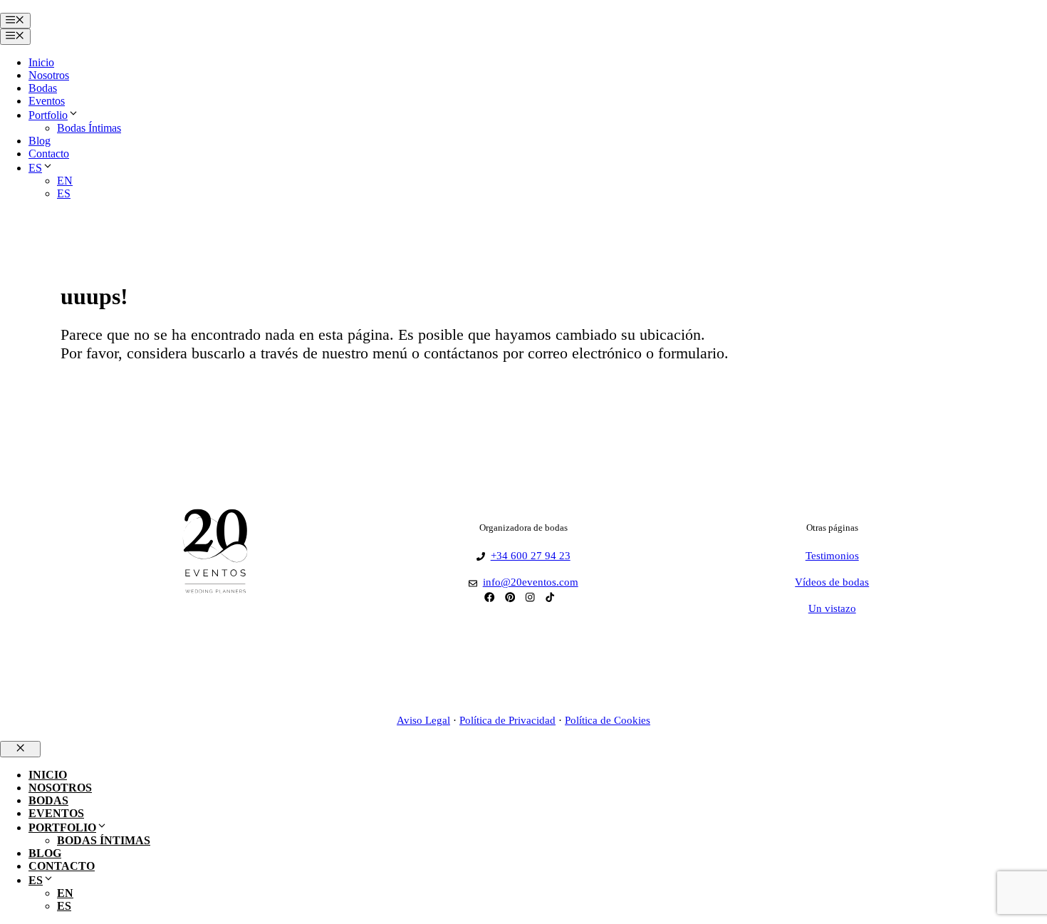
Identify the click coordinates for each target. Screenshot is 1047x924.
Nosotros (48, 75)
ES (35, 168)
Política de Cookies (607, 720)
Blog (39, 141)
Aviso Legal (423, 720)
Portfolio (48, 115)
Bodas (42, 88)
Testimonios (832, 555)
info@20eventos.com (530, 582)
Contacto (48, 153)
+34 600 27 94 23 (531, 555)
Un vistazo (832, 608)
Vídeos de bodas (832, 582)
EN (65, 181)
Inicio (41, 62)
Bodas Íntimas (89, 128)
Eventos (46, 101)
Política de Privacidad (507, 720)
